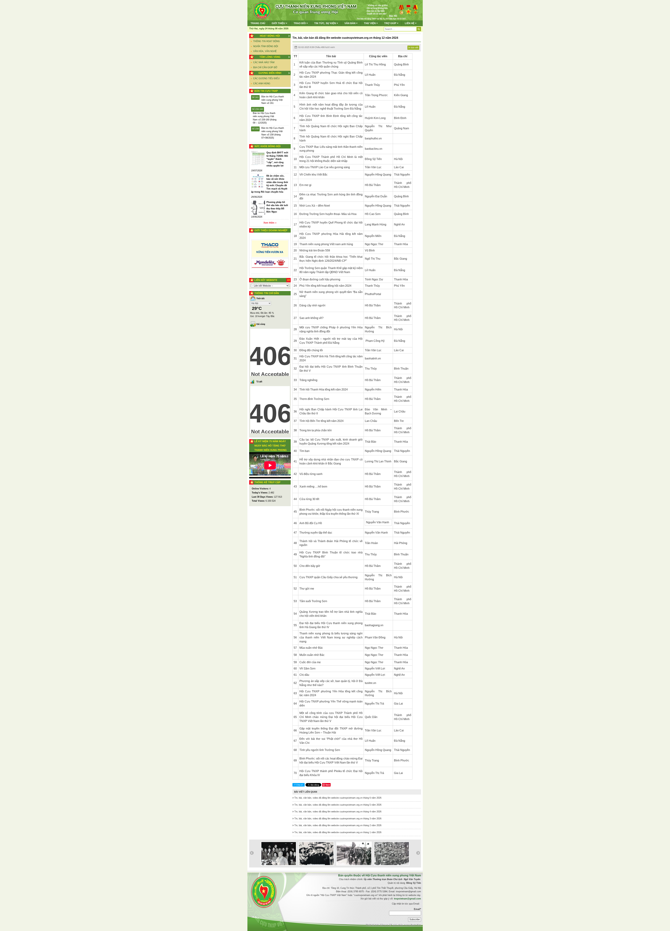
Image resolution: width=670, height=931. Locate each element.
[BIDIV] (270, 259)
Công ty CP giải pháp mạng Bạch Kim (400, 925)
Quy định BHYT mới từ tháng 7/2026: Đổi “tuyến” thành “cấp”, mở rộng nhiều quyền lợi (277, 159)
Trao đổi (300, 23)
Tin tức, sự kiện (325, 23)
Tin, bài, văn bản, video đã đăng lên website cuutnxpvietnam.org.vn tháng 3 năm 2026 (337, 818)
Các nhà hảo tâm (263, 62)
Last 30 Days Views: (263, 497)
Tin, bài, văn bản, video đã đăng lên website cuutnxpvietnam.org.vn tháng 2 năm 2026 (337, 825)
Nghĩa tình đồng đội (265, 46)
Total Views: (259, 501)
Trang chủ (258, 23)
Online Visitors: (260, 488)
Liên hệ (410, 23)
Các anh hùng (261, 83)
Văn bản (350, 23)
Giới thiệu (279, 23)
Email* (417, 909)
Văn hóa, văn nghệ (265, 51)
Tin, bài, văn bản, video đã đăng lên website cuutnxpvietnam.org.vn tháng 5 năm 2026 (337, 804)
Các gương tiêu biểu (266, 78)
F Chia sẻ (299, 785)
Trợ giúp (390, 23)
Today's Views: (260, 492)
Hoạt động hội (270, 35)
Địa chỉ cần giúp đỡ (265, 67)
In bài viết (413, 47)
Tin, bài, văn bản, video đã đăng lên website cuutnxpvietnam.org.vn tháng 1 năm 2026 (337, 832)
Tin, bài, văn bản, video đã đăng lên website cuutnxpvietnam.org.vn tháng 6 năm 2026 (337, 797)
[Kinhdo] (270, 250)
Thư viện (370, 23)
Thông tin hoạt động (266, 41)
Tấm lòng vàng (269, 56)
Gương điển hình (269, 73)
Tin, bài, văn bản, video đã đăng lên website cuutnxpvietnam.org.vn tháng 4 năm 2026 (337, 811)
